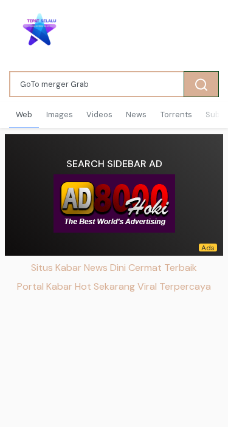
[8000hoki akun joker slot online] (114, 203)
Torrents (176, 114)
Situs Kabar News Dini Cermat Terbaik (114, 267)
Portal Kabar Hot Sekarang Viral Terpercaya (114, 286)
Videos (99, 114)
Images (59, 114)
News (136, 114)
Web (24, 114)
